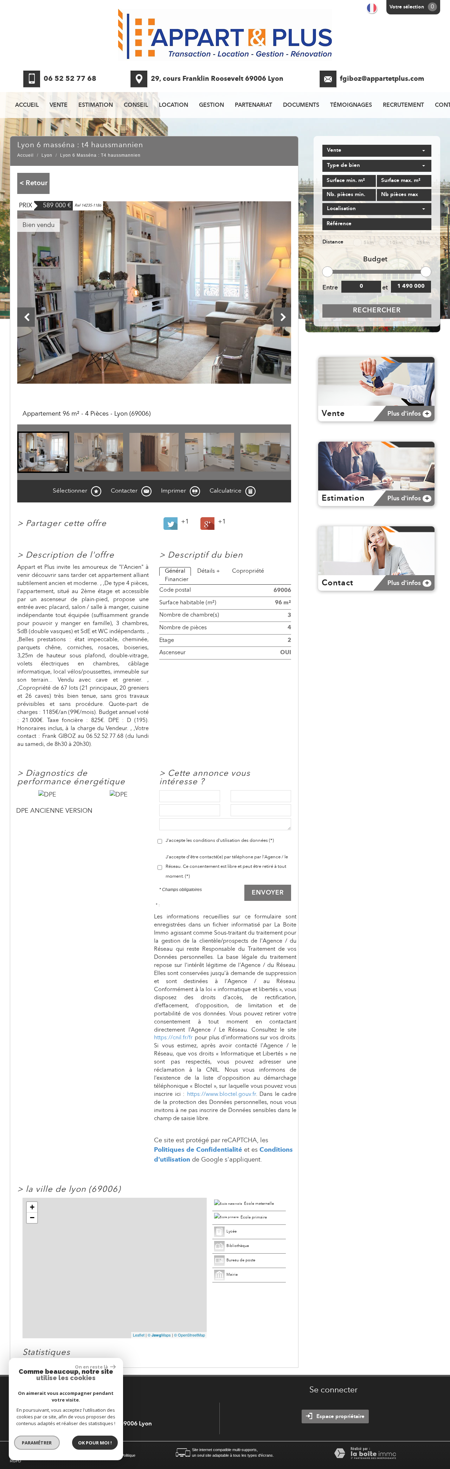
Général (175, 571)
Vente (59, 105)
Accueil (27, 105)
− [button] (32, 1217)
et (385, 288)
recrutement (403, 105)
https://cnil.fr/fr (173, 1038)
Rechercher (377, 310)
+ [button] (32, 1207)
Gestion (211, 105)
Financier (176, 580)
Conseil (136, 105)
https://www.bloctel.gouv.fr (221, 1094)
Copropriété (248, 571)
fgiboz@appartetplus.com (382, 79)
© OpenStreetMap (189, 1335)
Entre (329, 288)
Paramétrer (37, 1442)
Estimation (95, 105)
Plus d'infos (408, 413)
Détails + (208, 571)
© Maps (159, 1335)
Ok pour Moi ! (95, 1442)
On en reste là (91, 1367)
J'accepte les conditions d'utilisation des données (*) (220, 840)
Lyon (46, 155)
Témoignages (351, 105)
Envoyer (268, 893)
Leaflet (138, 1335)
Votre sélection (407, 7)
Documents (301, 105)
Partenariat (253, 105)
